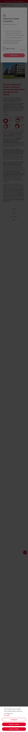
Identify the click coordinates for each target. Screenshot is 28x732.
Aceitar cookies (14, 729)
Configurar (13, 719)
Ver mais (6, 715)
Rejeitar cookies (14, 724)
